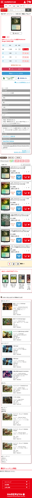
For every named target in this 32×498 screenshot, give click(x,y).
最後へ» (22, 263)
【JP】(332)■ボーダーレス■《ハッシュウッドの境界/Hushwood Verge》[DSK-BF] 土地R (20, 215)
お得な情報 (7, 487)
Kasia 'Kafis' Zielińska (8, 141)
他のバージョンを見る (16, 73)
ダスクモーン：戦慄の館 (9, 136)
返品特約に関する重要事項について (22, 152)
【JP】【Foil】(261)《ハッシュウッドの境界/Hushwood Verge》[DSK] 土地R (20, 183)
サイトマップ (8, 482)
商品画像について (26, 150)
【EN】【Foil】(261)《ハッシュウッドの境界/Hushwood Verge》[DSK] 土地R (20, 199)
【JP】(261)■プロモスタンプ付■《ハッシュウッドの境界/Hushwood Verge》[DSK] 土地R (20, 231)
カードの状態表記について (23, 82)
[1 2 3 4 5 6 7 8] (19, 49)
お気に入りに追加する (16, 69)
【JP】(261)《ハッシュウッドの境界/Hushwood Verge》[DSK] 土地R (18, 167)
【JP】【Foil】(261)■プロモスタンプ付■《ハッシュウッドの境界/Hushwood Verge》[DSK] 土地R (21, 247)
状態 (3, 45)
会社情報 (7, 484)
